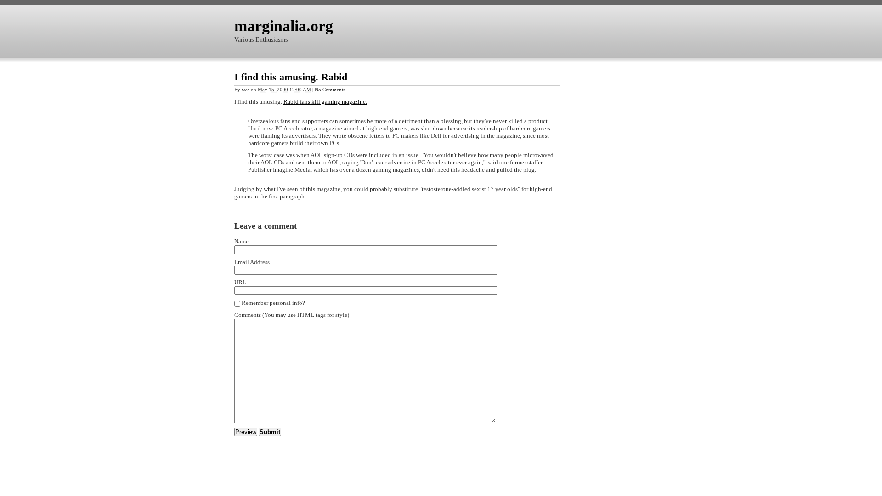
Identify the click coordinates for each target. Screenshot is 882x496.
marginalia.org (283, 25)
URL (240, 282)
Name (241, 241)
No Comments (330, 89)
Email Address (252, 262)
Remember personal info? (273, 302)
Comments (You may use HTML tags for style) (291, 314)
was (245, 89)
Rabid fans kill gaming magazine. (325, 101)
